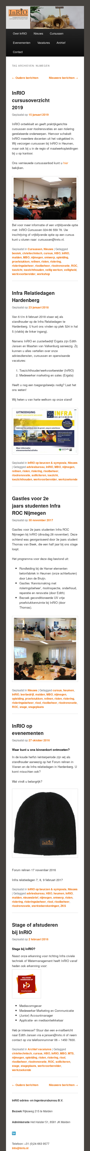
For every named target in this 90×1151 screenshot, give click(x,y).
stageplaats (36, 707)
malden (17, 257)
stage (23, 707)
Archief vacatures (39, 1049)
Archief (61, 42)
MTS (71, 1053)
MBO (26, 257)
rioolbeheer (42, 265)
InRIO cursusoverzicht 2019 (31, 100)
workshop (43, 274)
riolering (55, 261)
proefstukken (21, 261)
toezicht (17, 270)
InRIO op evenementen (28, 729)
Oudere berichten (25, 78)
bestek (16, 253)
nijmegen (37, 257)
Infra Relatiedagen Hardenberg (33, 296)
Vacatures (43, 42)
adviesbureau (36, 467)
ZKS (63, 906)
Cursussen (56, 33)
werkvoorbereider (24, 274)
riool (38, 703)
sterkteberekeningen (45, 906)
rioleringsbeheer (23, 265)
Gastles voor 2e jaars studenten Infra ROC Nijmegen (36, 505)
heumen (68, 690)
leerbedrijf (27, 694)
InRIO (65, 253)
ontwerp (49, 257)
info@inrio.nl (20, 1148)
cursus (48, 253)
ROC (74, 265)
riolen (45, 261)
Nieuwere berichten (63, 78)
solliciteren (39, 475)
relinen (35, 261)
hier (65, 163)
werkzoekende (68, 479)
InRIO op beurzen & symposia (47, 463)
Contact (18, 52)
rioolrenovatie (60, 265)
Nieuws (38, 33)
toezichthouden (34, 270)
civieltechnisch (32, 253)
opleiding (62, 257)
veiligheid (70, 270)
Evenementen (21, 42)
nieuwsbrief (30, 897)
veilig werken (54, 270)
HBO (57, 253)
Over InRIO (20, 33)
